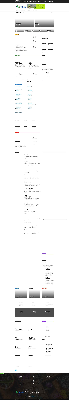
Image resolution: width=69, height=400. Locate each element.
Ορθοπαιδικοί (17, 99)
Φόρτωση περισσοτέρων (47, 336)
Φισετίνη (49, 44)
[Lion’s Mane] (19, 218)
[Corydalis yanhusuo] (24, 20)
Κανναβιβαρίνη (34, 36)
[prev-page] (15, 52)
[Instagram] (53, 2)
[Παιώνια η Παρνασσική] (19, 191)
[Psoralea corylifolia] (19, 225)
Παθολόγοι (29, 100)
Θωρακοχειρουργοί (18, 94)
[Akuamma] (42, 29)
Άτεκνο (33, 376)
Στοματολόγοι (18, 104)
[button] (53, 10)
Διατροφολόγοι (30, 91)
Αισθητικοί (29, 86)
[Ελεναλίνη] (34, 29)
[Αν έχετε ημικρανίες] (44, 342)
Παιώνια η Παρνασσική (28, 188)
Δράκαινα (34, 43)
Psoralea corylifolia (27, 222)
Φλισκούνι (33, 120)
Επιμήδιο (33, 304)
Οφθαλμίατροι (18, 100)
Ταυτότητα (41, 399)
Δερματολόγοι (18, 91)
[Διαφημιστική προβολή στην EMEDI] (30, 381)
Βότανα (16, 30)
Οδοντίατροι (29, 98)
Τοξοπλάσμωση (35, 383)
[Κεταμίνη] (34, 362)
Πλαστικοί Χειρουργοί (19, 103)
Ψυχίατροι (17, 108)
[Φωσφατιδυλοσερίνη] (43, 302)
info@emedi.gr (32, 396)
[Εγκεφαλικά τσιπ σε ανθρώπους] (44, 352)
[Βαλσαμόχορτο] (45, 42)
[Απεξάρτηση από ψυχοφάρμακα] (43, 305)
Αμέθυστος (47, 277)
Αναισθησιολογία (40, 30)
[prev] (51, 12)
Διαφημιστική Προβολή (45, 399)
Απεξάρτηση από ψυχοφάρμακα (49, 304)
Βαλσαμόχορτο (43, 44)
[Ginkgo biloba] (34, 353)
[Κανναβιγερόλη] (44, 334)
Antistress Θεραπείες (25, 30)
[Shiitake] (19, 198)
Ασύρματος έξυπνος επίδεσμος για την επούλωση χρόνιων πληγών (49, 349)
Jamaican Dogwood (17, 127)
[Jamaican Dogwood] (27, 29)
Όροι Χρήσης (38, 399)
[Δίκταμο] (30, 47)
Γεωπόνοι (29, 89)
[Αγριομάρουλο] (50, 29)
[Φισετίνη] (51, 42)
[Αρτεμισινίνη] (19, 177)
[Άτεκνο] (30, 377)
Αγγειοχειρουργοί (18, 86)
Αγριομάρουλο (17, 45)
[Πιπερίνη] (19, 211)
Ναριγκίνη (17, 366)
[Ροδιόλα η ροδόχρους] (43, 300)
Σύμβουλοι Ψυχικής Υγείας (31, 104)
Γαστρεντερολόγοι (18, 89)
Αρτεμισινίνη (26, 174)
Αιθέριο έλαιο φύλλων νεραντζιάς (44, 50)
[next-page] (16, 52)
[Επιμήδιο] (30, 305)
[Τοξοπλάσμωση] (30, 384)
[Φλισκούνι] (19, 29)
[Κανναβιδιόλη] (44, 330)
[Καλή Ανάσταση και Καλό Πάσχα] (30, 41)
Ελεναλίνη (20, 73)
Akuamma (34, 73)
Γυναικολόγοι (30, 90)
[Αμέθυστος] (44, 278)
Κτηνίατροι (29, 95)
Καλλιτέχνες (29, 94)
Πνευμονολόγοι (30, 103)
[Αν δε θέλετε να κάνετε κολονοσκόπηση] (44, 345)
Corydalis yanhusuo (21, 12)
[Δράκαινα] (30, 44)
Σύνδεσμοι (49, 399)
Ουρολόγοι (29, 99)
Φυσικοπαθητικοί (18, 107)
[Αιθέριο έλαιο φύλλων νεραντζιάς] (45, 48)
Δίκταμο (34, 46)
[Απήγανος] (19, 232)
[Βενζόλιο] (19, 184)
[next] (52, 12)
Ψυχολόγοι (29, 108)
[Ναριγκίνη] (19, 170)
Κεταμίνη (30, 366)
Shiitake (25, 195)
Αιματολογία (32, 30)
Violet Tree (30, 63)
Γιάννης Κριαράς (17, 46)
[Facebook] (52, 2)
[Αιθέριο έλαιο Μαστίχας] (51, 48)
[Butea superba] (30, 300)
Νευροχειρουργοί (18, 98)
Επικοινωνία (52, 399)
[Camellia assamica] (48, 294)
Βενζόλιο (26, 181)
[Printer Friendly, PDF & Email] (2, 373)
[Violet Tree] (44, 20)
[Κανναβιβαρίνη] (30, 37)
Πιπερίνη (26, 209)
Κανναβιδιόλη (47, 329)
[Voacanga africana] (30, 302)
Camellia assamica (45, 296)
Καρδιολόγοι (17, 95)
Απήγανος (26, 229)
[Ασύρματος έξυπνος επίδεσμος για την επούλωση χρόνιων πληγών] (44, 349)
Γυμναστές (17, 90)
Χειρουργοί (29, 107)
